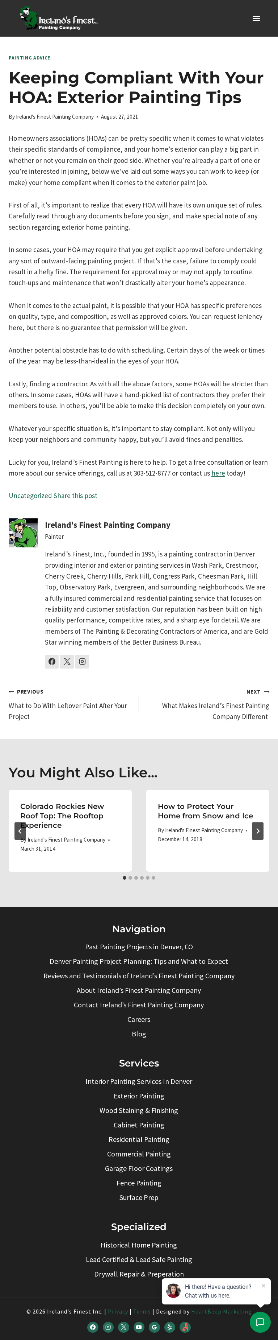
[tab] (124, 878)
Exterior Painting (139, 1095)
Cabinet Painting (139, 1124)
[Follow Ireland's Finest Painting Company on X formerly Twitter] (67, 662)
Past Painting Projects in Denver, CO (139, 946)
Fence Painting (139, 1182)
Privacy (118, 1311)
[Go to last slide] (20, 831)
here (218, 473)
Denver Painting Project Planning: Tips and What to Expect (139, 961)
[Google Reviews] (154, 1327)
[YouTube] (139, 1327)
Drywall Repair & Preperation (139, 1273)
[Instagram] (108, 1327)
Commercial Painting (139, 1153)
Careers (138, 1019)
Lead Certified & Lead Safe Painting (139, 1259)
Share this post (74, 495)
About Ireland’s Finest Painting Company (139, 990)
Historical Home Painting (139, 1244)
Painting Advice (29, 58)
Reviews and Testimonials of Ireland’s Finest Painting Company (139, 975)
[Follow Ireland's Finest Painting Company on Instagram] (82, 662)
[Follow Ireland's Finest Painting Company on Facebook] (52, 662)
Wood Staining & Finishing (139, 1110)
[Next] (258, 831)
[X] (123, 1327)
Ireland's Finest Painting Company (55, 116)
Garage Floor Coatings (139, 1168)
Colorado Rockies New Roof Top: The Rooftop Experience (62, 816)
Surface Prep (139, 1197)
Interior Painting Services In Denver (138, 1081)
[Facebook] (92, 1327)
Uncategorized (30, 495)
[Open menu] (256, 18)
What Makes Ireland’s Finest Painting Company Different (215, 704)
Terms (142, 1311)
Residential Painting (139, 1139)
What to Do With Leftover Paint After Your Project (68, 704)
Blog (139, 1033)
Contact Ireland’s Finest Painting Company (139, 1004)
